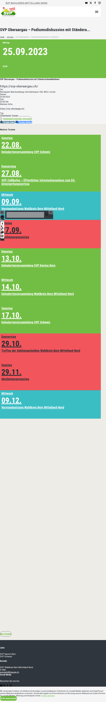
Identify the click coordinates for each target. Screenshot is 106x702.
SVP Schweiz (6, 656)
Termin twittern (25, 122)
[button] (53, 473)
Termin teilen (9, 122)
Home (2, 37)
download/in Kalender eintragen (17, 119)
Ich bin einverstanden (8, 698)
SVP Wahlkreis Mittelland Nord (26, 3)
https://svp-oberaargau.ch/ (12, 108)
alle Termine (5, 634)
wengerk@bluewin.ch (9, 672)
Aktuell (10, 37)
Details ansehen (48, 696)
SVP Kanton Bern (8, 654)
